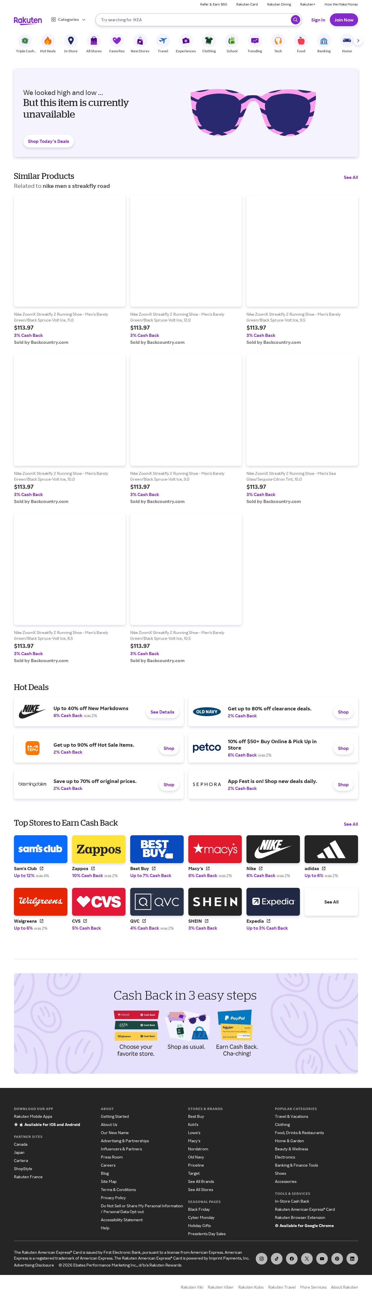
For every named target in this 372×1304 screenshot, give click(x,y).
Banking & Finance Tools (296, 1165)
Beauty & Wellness (291, 1148)
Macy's (194, 1140)
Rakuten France (28, 1176)
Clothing (282, 1124)
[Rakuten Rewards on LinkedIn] (352, 1259)
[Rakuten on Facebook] (292, 1259)
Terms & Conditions (118, 1189)
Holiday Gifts (199, 1225)
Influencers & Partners (121, 1148)
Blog (105, 1173)
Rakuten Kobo (251, 1287)
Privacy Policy (113, 1197)
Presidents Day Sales (207, 1233)
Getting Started (115, 1116)
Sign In (318, 20)
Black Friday (199, 1209)
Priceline (196, 1165)
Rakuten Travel (282, 1287)
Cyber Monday (201, 1217)
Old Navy (196, 1156)
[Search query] (295, 19)
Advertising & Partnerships (125, 1140)
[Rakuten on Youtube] (322, 1259)
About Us (109, 1124)
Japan (19, 1152)
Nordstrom (198, 1148)
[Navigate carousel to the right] (358, 40)
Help (105, 1227)
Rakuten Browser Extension (300, 1217)
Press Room (112, 1156)
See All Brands (201, 1181)
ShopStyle (23, 1168)
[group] (70, 270)
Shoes (280, 1173)
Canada (20, 1144)
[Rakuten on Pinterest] (337, 1259)
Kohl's (193, 1124)
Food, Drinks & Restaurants (299, 1132)
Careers (108, 1165)
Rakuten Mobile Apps (33, 1116)
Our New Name (115, 1132)
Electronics (285, 1156)
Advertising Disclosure (34, 1264)
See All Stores (200, 1189)
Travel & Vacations (291, 1116)
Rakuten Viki (192, 1287)
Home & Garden (289, 1140)
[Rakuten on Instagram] (261, 1259)
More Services (313, 1287)
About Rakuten (344, 1287)
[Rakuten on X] (307, 1259)
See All (351, 177)
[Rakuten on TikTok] (276, 1259)
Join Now (344, 20)
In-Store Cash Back (292, 1201)
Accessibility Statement (122, 1219)
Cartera (21, 1160)
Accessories (285, 1181)
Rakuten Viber (221, 1287)
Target (194, 1173)
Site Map (109, 1181)
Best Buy (196, 1116)
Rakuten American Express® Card (305, 1209)
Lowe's (194, 1132)
